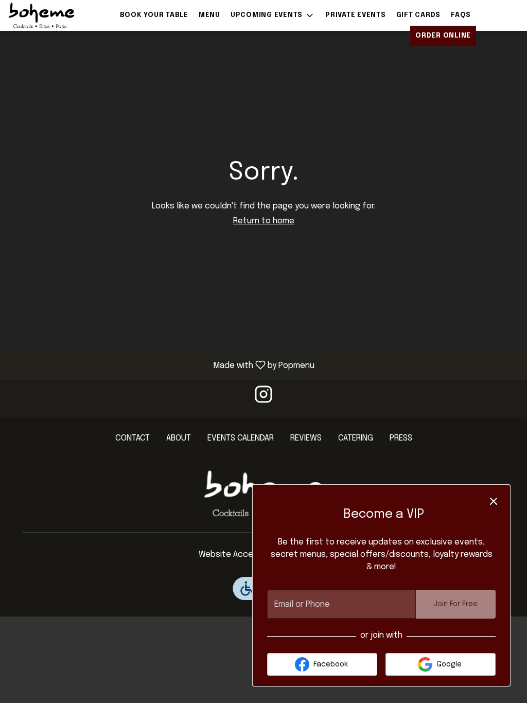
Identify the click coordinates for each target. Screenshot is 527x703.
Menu (209, 15)
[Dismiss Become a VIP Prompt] (493, 501)
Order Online (443, 35)
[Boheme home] (54, 15)
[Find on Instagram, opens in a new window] (263, 398)
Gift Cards (418, 15)
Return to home (263, 221)
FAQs (461, 15)
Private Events (355, 15)
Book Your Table (154, 15)
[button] (272, 15)
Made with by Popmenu (161, 365)
